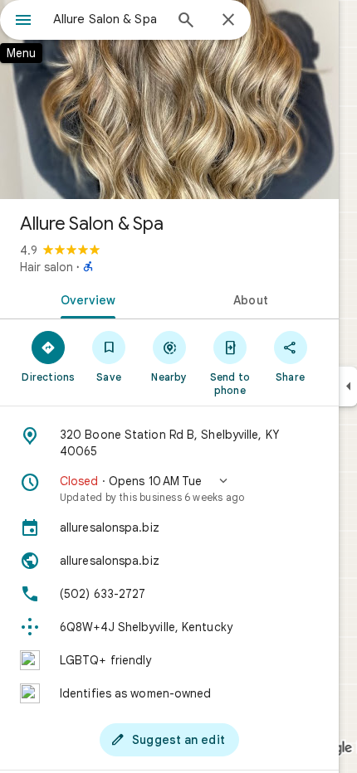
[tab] (84, 298)
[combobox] (108, 19)
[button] (169, 488)
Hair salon (46, 267)
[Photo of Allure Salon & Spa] (169, 99)
